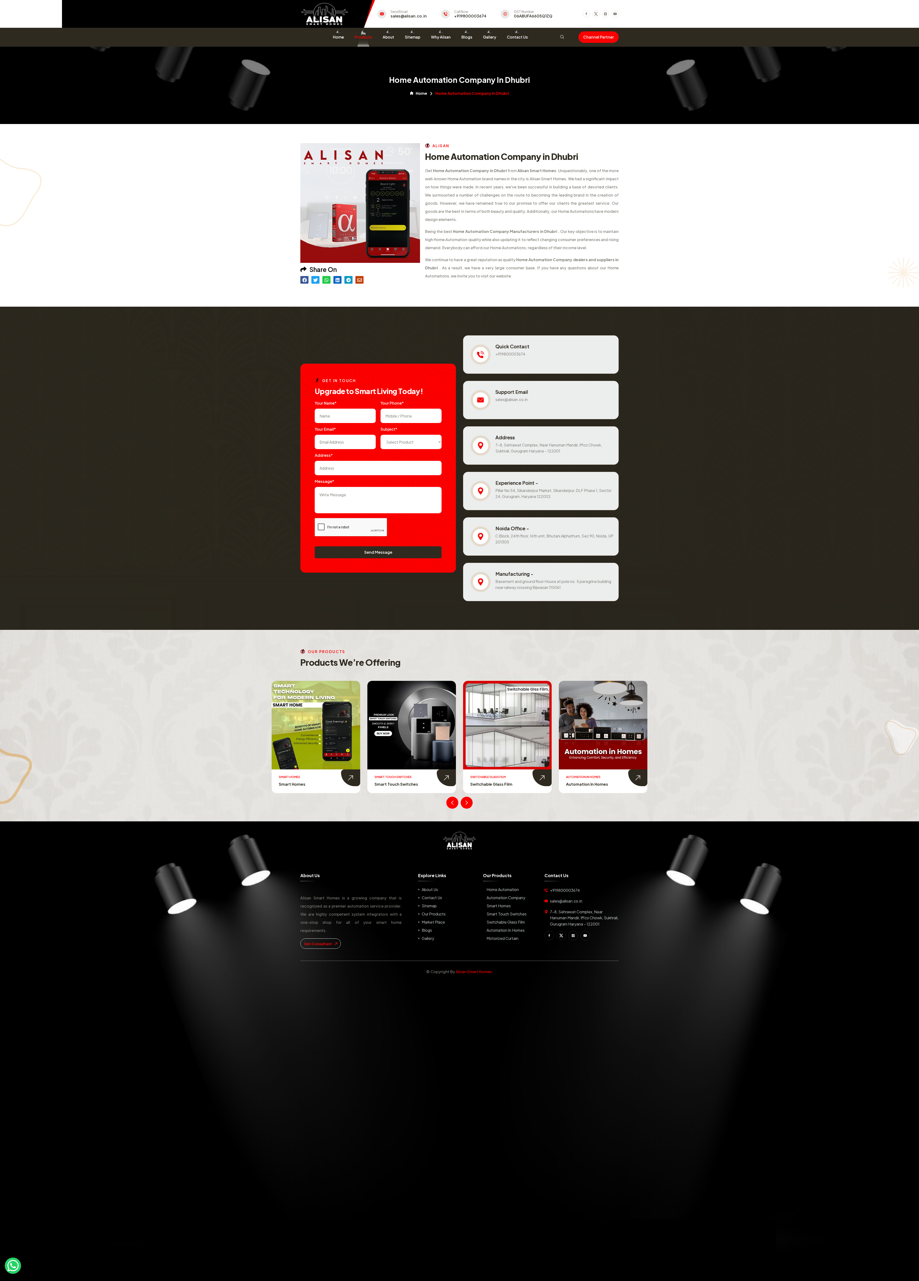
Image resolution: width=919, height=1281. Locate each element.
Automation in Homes (396, 784)
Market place (433, 922)
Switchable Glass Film (300, 784)
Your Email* (325, 429)
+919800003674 (470, 16)
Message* (324, 481)
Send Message (378, 552)
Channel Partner (598, 37)
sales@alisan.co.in (409, 16)
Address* (324, 455)
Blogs (466, 37)
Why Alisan (441, 37)
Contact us (432, 897)
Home (338, 37)
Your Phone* (392, 403)
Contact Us (517, 37)
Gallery (489, 37)
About (388, 37)
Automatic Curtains (585, 784)
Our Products (434, 913)
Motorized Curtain (488, 784)
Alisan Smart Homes (474, 971)
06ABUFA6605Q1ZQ (533, 16)
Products (363, 37)
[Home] (459, 840)
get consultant (318, 943)
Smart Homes (499, 905)
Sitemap (412, 37)
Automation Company (506, 897)
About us (430, 889)
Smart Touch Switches (507, 913)
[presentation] (452, 803)
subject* (389, 429)
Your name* (325, 403)
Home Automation (503, 889)
